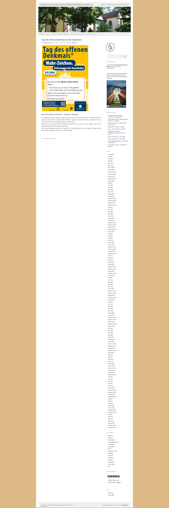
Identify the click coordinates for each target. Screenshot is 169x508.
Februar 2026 (111, 167)
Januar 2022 (111, 264)
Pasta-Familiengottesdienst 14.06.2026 (118, 141)
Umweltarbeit (111, 462)
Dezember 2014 (112, 425)
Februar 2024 (111, 218)
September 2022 (112, 253)
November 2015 (112, 410)
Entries (111, 495)
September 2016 (112, 396)
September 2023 (112, 229)
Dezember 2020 (112, 291)
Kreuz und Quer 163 (113, 136)
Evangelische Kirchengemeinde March (66, 4)
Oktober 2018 (111, 348)
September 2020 (112, 297)
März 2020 (110, 310)
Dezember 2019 (112, 317)
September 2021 (112, 273)
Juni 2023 (110, 236)
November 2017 (112, 370)
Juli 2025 (110, 183)
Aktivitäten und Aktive (63, 34)
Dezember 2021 (112, 266)
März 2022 (110, 260)
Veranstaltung (111, 464)
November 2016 (112, 392)
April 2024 (110, 214)
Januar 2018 (111, 366)
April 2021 (110, 284)
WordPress (125, 505)
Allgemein (74, 42)
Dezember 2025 (112, 172)
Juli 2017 (110, 377)
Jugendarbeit (111, 446)
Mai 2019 (110, 333)
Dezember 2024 (112, 198)
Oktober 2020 (111, 295)
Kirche (109, 448)
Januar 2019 (111, 341)
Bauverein (110, 437)
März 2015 (110, 421)
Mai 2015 (110, 418)
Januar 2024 (111, 220)
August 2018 (111, 352)
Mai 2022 (110, 258)
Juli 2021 (110, 277)
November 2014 (112, 427)
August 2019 (111, 326)
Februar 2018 (111, 363)
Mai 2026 (110, 161)
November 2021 (112, 269)
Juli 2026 (110, 156)
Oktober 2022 (111, 251)
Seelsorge (110, 460)
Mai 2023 (110, 238)
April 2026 (110, 163)
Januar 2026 (111, 170)
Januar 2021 (111, 288)
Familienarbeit (111, 440)
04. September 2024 (46, 42)
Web (109, 466)
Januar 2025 (111, 196)
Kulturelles (110, 453)
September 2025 (112, 178)
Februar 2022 (111, 262)
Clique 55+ (89, 34)
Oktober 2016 (111, 394)
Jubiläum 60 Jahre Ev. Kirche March (117, 123)
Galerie (95, 34)
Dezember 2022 (112, 247)
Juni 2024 (110, 209)
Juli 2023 (110, 233)
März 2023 (110, 240)
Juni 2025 (110, 185)
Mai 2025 (110, 187)
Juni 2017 (110, 379)
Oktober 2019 (111, 322)
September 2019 (112, 324)
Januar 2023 (111, 244)
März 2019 (110, 337)
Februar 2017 (111, 388)
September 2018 (112, 350)
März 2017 (110, 385)
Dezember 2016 (112, 390)
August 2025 (111, 181)
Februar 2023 (111, 242)
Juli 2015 (110, 414)
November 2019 (112, 319)
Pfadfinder (110, 457)
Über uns (48, 34)
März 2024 (110, 216)
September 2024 (112, 205)
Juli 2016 (110, 399)
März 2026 (110, 165)
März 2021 (110, 286)
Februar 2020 (111, 313)
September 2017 (112, 374)
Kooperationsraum (112, 451)
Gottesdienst (111, 444)
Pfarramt (42, 34)
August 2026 (111, 154)
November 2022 (112, 249)
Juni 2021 (110, 280)
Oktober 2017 (111, 372)
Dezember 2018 (112, 344)
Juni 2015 (110, 416)
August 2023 (111, 231)
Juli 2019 (110, 328)
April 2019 (110, 335)
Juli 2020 (110, 302)
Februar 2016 (111, 405)
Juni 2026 (110, 158)
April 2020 (110, 308)
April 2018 (110, 359)
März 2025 (110, 192)
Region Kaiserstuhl (80, 34)
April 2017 (110, 383)
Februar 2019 (111, 339)
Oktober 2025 (111, 176)
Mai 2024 (110, 211)
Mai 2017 (110, 381)
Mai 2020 (110, 306)
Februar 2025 (111, 194)
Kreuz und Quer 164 (113, 129)
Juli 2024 (110, 207)
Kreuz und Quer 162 (113, 138)
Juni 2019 (110, 330)
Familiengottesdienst (113, 442)
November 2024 (112, 200)
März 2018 (110, 361)
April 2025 (110, 189)
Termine (54, 34)
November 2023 (112, 225)
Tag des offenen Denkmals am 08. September (61, 40)
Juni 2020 (110, 304)
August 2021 (111, 275)
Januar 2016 (111, 407)
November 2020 (112, 293)
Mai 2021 (110, 282)
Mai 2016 (110, 401)
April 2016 (110, 403)
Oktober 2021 (111, 271)
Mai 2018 (110, 357)
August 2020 (111, 299)
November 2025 (112, 174)
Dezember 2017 (112, 368)
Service (72, 34)
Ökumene (110, 455)
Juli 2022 (110, 255)
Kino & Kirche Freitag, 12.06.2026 (116, 144)
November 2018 (112, 346)
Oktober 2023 (111, 227)
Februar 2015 (111, 423)
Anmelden (110, 492)
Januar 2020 (111, 315)
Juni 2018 (110, 355)
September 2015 (112, 412)
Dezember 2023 (112, 222)
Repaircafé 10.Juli (112, 127)
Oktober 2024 (111, 203)
